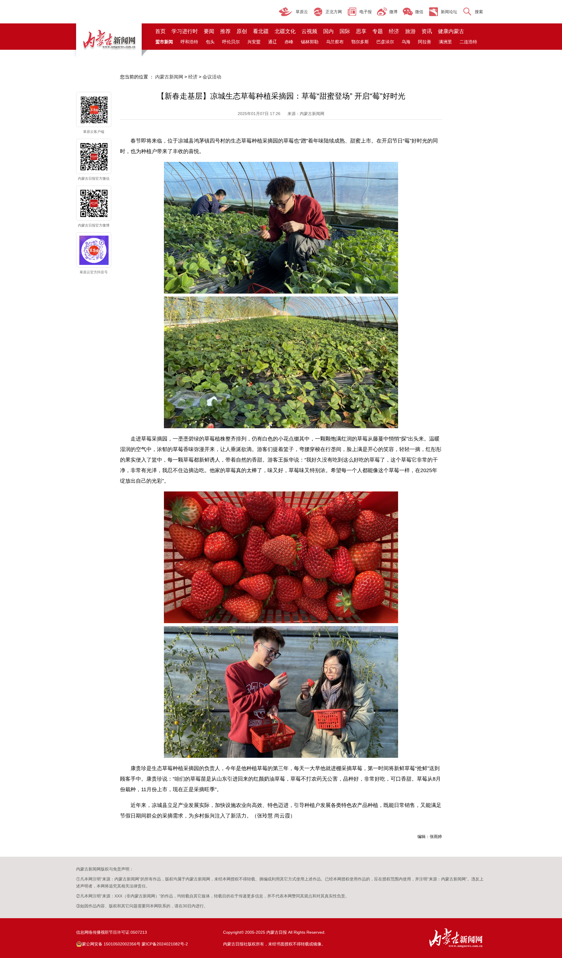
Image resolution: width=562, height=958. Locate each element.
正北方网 (333, 11)
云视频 (309, 31)
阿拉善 (424, 41)
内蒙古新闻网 (169, 76)
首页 (160, 31)
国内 (328, 31)
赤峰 (289, 41)
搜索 (479, 11)
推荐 (225, 31)
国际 (345, 31)
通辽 (272, 41)
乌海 (406, 41)
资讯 (427, 31)
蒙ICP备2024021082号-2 (165, 944)
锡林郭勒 (309, 41)
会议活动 (212, 76)
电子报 (365, 11)
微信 (419, 11)
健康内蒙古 (451, 31)
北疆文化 (285, 31)
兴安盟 (254, 41)
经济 (394, 31)
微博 (393, 11)
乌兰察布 (335, 41)
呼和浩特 (189, 41)
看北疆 (261, 31)
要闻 (209, 31)
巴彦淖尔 (385, 41)
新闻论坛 (449, 11)
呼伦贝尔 (231, 41)
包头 (210, 41)
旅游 (410, 31)
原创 (242, 31)
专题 (377, 31)
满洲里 (445, 41)
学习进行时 (185, 31)
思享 (361, 31)
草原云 (302, 11)
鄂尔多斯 (360, 41)
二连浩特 (468, 41)
